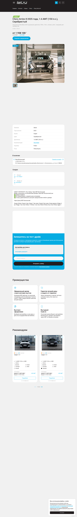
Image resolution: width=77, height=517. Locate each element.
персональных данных (44, 266)
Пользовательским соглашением (58, 506)
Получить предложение (21, 38)
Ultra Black (36, 142)
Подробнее (25, 378)
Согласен (62, 512)
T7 (13, 335)
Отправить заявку (38, 263)
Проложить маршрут (21, 251)
